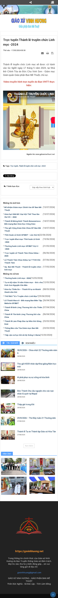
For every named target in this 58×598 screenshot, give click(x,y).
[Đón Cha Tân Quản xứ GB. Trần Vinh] (14, 466)
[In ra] (47, 53)
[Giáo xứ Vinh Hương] (29, 22)
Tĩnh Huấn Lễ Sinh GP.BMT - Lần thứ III (21, 235)
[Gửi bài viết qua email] (42, 53)
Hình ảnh (7, 454)
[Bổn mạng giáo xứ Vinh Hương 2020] (14, 486)
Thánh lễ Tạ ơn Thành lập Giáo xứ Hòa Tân (36, 431)
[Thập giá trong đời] (8, 408)
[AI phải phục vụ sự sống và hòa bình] (8, 380)
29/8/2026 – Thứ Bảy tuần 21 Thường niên (36, 418)
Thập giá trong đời (25, 404)
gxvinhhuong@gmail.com (29, 572)
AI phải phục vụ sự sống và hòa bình (33, 377)
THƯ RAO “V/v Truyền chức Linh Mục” (21, 296)
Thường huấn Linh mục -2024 (17, 278)
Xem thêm (29, 446)
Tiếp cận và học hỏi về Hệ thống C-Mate (22, 335)
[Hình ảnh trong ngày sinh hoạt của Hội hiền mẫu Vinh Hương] (42, 485)
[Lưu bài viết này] (52, 53)
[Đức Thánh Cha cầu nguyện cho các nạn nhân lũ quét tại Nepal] (8, 393)
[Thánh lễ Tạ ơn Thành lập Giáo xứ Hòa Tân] (8, 435)
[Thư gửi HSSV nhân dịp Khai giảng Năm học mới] (8, 366)
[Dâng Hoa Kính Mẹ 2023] (42, 466)
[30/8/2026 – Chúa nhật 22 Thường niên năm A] (8, 353)
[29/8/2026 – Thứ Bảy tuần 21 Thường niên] (8, 421)
